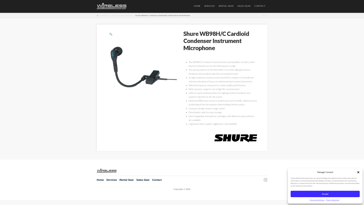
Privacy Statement (332, 200)
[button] (358, 172)
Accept (325, 194)
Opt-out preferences (317, 200)
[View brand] (235, 138)
